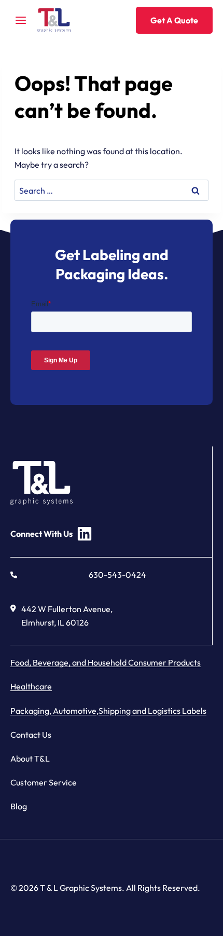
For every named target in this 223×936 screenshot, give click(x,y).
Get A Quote (174, 20)
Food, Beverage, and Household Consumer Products (105, 662)
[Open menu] (21, 20)
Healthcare (31, 686)
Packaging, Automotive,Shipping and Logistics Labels (108, 711)
